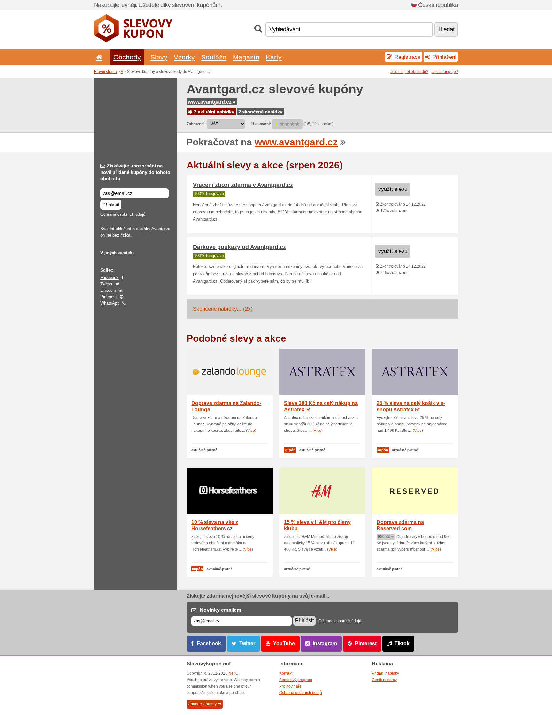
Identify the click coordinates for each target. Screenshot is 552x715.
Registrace (406, 57)
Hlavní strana (105, 71)
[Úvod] (98, 57)
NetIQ (233, 673)
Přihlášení (443, 57)
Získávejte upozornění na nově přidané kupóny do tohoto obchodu (135, 172)
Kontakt (285, 673)
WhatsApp (109, 303)
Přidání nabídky (385, 673)
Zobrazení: (196, 124)
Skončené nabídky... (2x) (223, 309)
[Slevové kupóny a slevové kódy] (133, 41)
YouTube (284, 643)
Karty (274, 57)
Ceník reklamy (384, 680)
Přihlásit (111, 204)
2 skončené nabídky (260, 111)
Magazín (246, 57)
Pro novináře (290, 686)
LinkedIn (108, 290)
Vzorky (184, 57)
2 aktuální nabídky (213, 111)
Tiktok (402, 643)
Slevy (158, 57)
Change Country (202, 704)
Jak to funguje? (445, 71)
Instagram (325, 643)
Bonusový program (295, 680)
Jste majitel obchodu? (409, 71)
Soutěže (213, 57)
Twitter (106, 284)
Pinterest (108, 296)
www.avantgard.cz (210, 102)
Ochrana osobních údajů (122, 214)
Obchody (127, 57)
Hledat (446, 29)
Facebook (109, 277)
